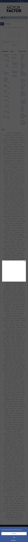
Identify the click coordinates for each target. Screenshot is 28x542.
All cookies (14, 533)
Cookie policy (13, 540)
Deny (14, 537)
